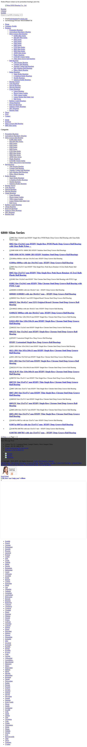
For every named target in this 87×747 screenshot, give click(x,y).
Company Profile (11, 26)
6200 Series (17, 41)
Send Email (5, 476)
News (7, 112)
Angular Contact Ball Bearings (60, 463)
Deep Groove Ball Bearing (18, 34)
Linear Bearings (14, 89)
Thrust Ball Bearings (31, 465)
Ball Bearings (13, 60)
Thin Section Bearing (21, 62)
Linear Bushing (19, 91)
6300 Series (17, 43)
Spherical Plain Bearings (17, 106)
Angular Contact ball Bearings (24, 66)
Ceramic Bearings (32, 463)
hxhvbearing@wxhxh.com (18, 19)
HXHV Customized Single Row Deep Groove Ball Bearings (35, 342)
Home (7, 24)
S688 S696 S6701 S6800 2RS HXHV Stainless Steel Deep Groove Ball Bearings (43, 254)
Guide (36, 461)
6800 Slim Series (19, 49)
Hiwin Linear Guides (21, 93)
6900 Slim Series (19, 51)
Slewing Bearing (15, 87)
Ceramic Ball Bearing (21, 64)
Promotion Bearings (16, 30)
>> (9, 437)
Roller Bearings (14, 72)
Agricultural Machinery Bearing (20, 32)
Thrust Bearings (14, 103)
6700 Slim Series (19, 47)
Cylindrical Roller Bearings (23, 76)
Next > (5, 437)
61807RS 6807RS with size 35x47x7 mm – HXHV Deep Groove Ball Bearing (42, 433)
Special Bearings (15, 85)
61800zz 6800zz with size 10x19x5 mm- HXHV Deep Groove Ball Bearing (41, 263)
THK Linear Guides (20, 95)
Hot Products (43, 461)
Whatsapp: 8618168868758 (14, 450)
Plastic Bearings (19, 55)
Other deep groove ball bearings (24, 59)
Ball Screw (17, 99)
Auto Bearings (14, 83)
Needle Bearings (19, 78)
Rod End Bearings (15, 105)
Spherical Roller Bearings (22, 80)
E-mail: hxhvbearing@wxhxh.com (16, 448)
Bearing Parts (13, 110)
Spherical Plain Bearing (15, 465)
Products (8, 28)
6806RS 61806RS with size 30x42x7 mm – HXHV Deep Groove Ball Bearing (42, 294)
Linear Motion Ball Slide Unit (24, 97)
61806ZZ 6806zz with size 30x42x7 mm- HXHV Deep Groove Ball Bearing (41, 313)
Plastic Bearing (44, 463)
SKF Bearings (14, 108)
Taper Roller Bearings (21, 74)
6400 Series (17, 45)
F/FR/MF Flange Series (21, 57)
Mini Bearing (5, 463)
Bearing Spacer (14, 82)
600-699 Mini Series (20, 38)
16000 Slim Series (20, 53)
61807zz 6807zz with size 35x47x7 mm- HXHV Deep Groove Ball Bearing (41, 424)
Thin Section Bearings (18, 463)
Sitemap (51, 461)
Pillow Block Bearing (21, 70)
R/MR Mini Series (20, 36)
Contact (7, 116)
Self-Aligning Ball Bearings (23, 68)
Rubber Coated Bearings (17, 101)
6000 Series (17, 39)
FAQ (6, 114)
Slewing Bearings (45, 465)
